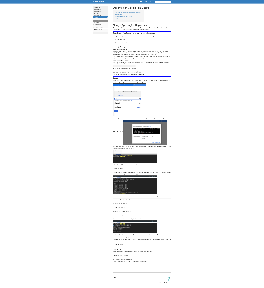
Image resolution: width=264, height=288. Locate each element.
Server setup (96, 13)
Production (96, 17)
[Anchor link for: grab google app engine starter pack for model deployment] (157, 33)
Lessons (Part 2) (97, 11)
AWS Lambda (96, 22)
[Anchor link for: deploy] (119, 78)
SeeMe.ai (95, 31)
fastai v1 (95, 33)
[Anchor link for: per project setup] (126, 47)
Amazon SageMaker (97, 24)
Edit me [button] (117, 278)
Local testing (117, 20)
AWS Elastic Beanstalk (98, 26)
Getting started (97, 7)
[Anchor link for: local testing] (123, 249)
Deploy (116, 18)
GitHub (146, 1)
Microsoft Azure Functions (98, 27)
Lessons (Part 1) (97, 9)
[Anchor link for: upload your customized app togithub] (142, 72)
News (151, 1)
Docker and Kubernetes (98, 29)
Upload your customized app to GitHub (123, 16)
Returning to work (97, 15)
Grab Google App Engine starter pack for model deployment (128, 12)
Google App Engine (97, 20)
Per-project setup (118, 14)
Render (95, 19)
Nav (142, 1)
